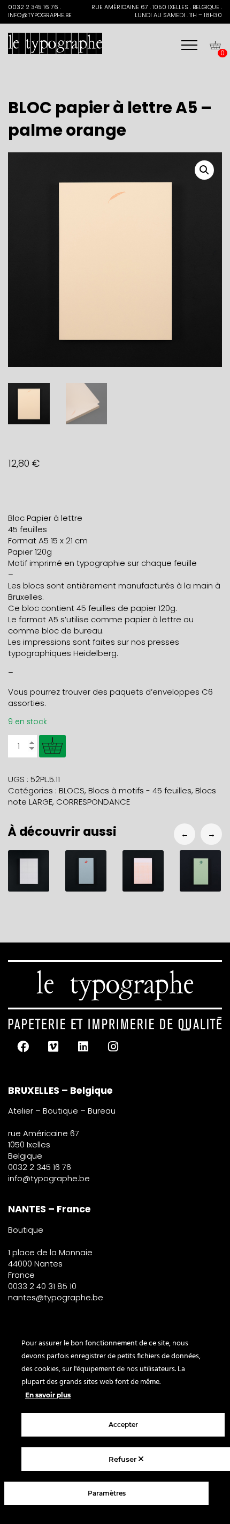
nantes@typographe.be (55, 1297)
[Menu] (189, 45)
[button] (204, 170)
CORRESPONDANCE (93, 801)
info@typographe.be (49, 1178)
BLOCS (72, 790)
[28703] (52, 746)
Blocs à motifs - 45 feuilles (139, 790)
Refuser (124, 1459)
